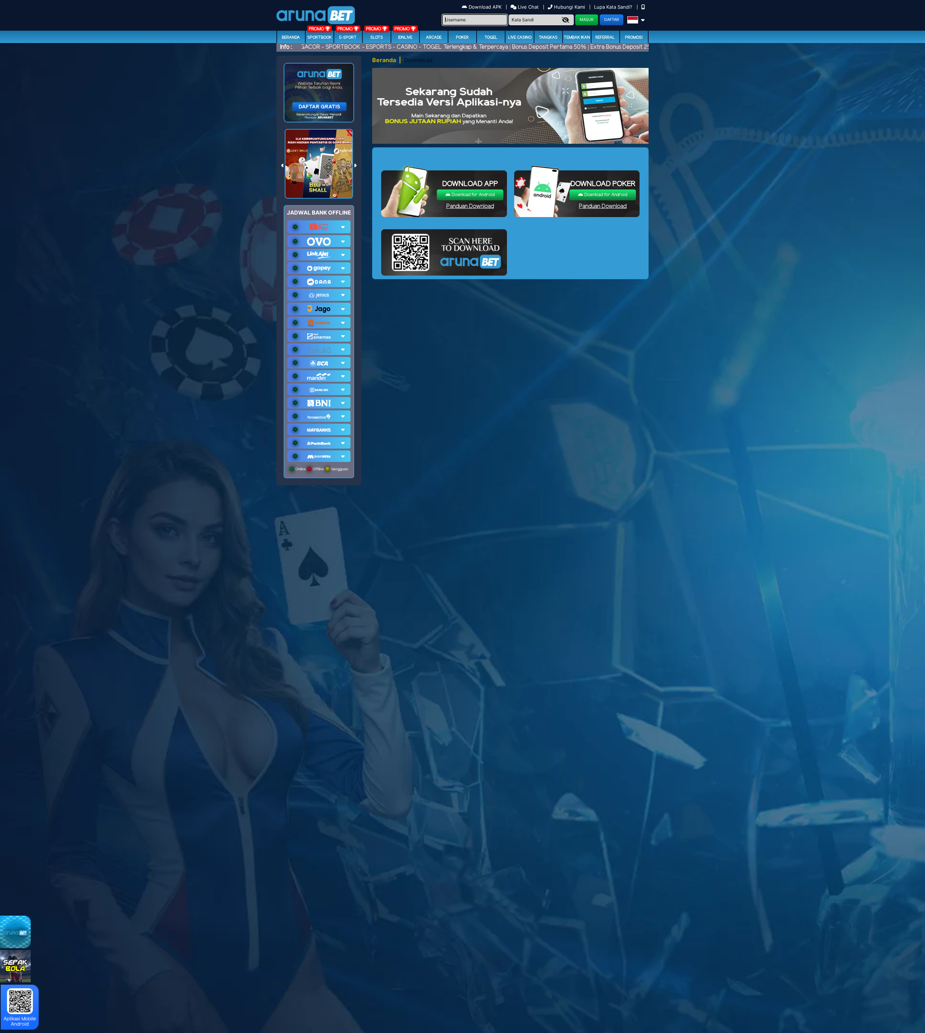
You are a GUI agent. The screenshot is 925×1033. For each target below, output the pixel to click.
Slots (376, 37)
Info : (286, 47)
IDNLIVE (405, 37)
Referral (605, 37)
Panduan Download (470, 206)
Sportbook (319, 37)
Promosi (633, 37)
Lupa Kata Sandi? (614, 7)
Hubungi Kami (569, 7)
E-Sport (348, 37)
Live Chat (527, 7)
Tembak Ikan (577, 37)
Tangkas (548, 37)
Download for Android (473, 195)
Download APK (485, 7)
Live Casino (520, 37)
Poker (462, 37)
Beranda (291, 37)
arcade (434, 37)
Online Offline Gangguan (321, 469)
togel (491, 37)
